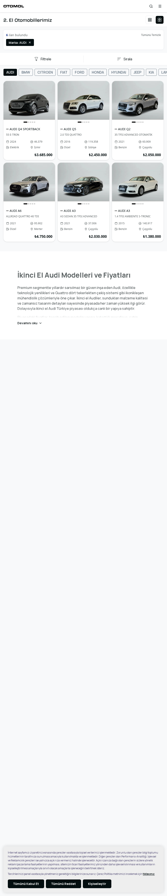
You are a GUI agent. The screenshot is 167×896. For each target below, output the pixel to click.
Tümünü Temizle (151, 35)
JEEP (137, 72)
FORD (79, 72)
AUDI (10, 72)
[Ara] (151, 6)
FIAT (63, 72)
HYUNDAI (118, 72)
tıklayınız (149, 874)
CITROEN (45, 72)
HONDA (98, 72)
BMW (26, 72)
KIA (151, 72)
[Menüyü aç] (160, 6)
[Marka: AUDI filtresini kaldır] (29, 42)
